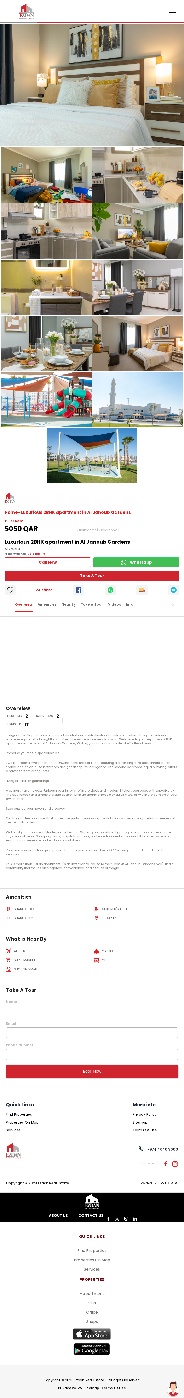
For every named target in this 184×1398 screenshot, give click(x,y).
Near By (69, 604)
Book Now (92, 1071)
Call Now (48, 562)
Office (92, 1312)
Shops (92, 1321)
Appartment (92, 1293)
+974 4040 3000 (162, 1149)
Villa (92, 1303)
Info (130, 604)
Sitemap (140, 1122)
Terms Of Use (145, 1130)
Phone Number (20, 1045)
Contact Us (91, 1215)
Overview (24, 604)
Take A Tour (92, 575)
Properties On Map (22, 1122)
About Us (58, 1215)
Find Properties (19, 1114)
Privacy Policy (145, 1114)
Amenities (47, 604)
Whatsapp (141, 562)
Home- (13, 512)
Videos (114, 604)
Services (13, 1130)
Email (11, 1024)
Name (11, 1002)
